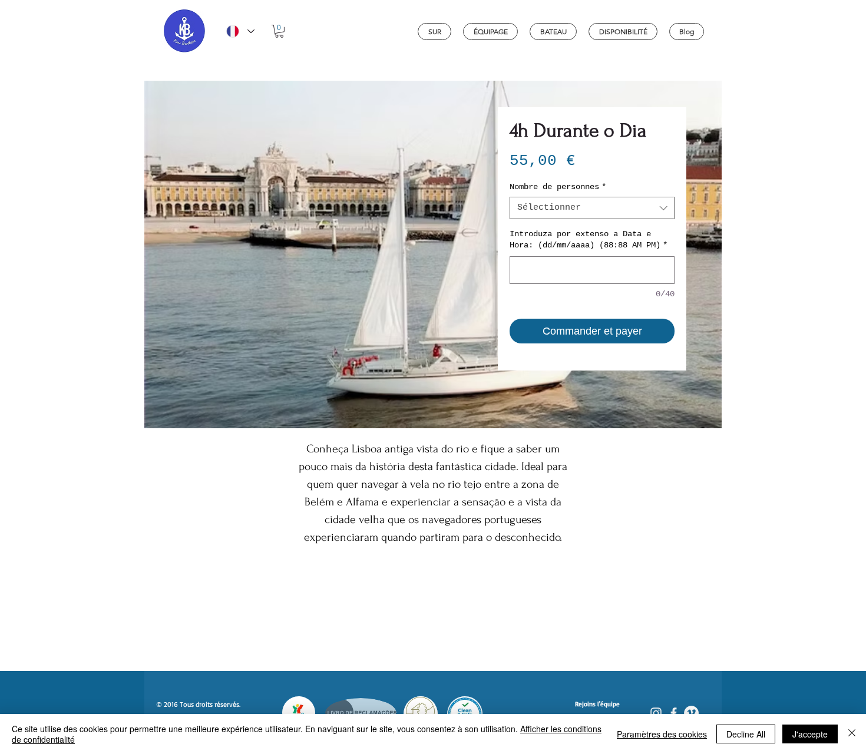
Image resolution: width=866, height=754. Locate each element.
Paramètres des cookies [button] (662, 734)
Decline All (745, 734)
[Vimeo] (691, 713)
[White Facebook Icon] (673, 713)
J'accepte (810, 734)
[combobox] (592, 208)
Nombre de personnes (558, 186)
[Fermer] (852, 734)
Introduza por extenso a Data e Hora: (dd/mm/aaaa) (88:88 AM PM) (588, 239)
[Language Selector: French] (239, 31)
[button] (279, 31)
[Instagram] (656, 713)
